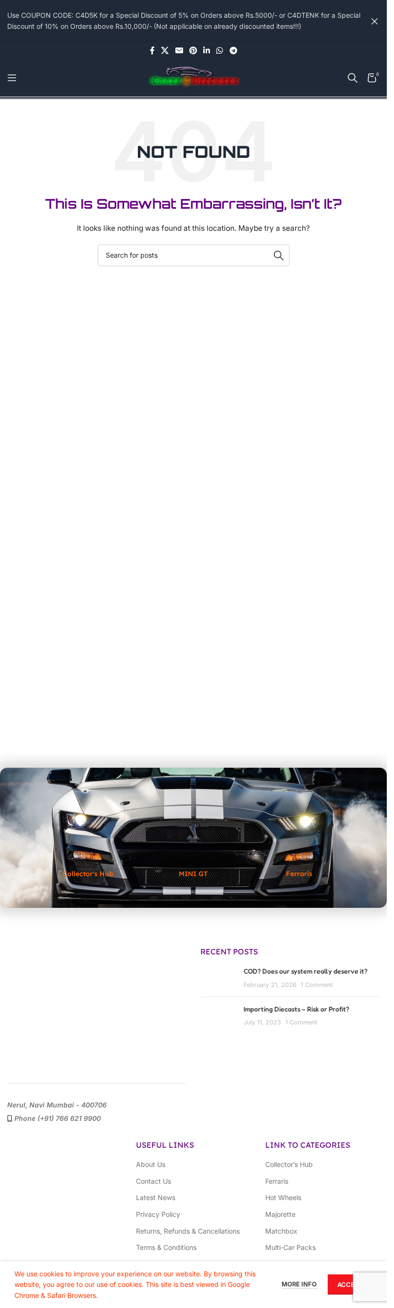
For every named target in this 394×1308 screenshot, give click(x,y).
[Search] (352, 77)
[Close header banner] (375, 21)
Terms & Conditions (166, 1247)
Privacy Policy (158, 1214)
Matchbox (281, 1231)
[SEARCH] (279, 255)
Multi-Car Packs (290, 1247)
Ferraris (276, 1181)
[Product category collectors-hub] (87, 838)
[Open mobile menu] (12, 77)
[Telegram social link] (233, 50)
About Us (150, 1164)
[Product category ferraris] (298, 838)
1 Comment (316, 984)
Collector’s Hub (289, 1164)
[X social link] (165, 50)
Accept (350, 1284)
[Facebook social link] (152, 50)
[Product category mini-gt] (193, 838)
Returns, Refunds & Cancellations (188, 1231)
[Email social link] (179, 50)
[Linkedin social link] (206, 50)
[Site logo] (194, 77)
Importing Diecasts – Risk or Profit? (296, 1009)
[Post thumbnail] (218, 977)
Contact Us (153, 1181)
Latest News (155, 1197)
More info (300, 1284)
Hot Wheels (283, 1197)
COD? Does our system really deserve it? (306, 971)
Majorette (280, 1214)
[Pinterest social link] (193, 50)
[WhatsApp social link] (219, 50)
